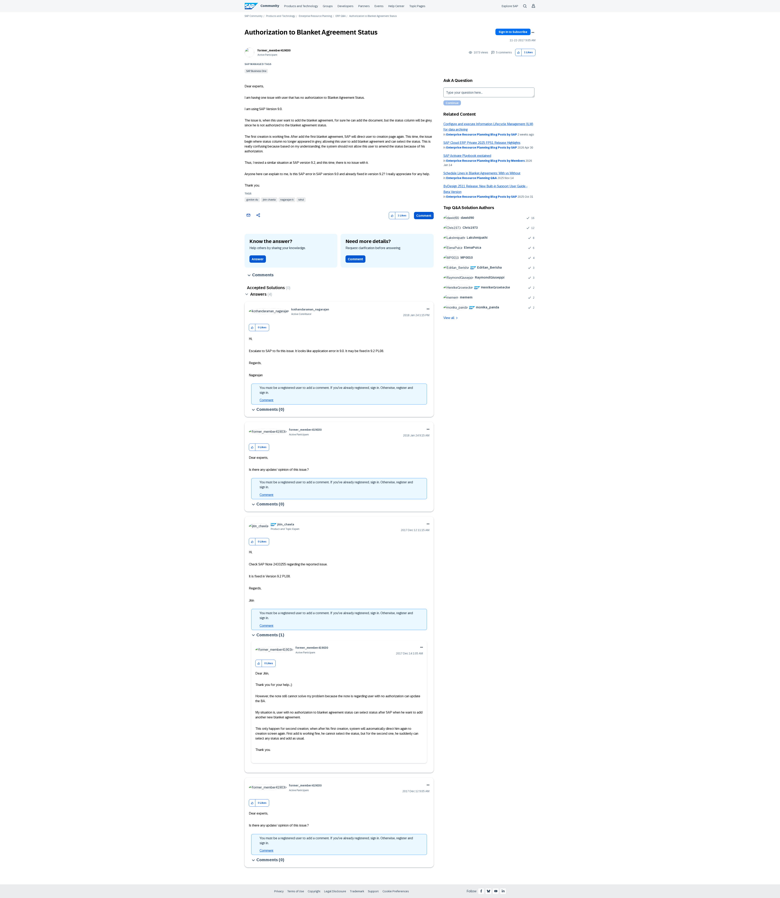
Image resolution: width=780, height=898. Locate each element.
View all (448, 318)
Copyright (314, 891)
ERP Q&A (341, 16)
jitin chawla (269, 199)
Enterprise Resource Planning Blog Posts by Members (485, 160)
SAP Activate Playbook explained (467, 155)
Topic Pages (417, 6)
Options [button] (532, 32)
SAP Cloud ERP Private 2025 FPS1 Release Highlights (481, 142)
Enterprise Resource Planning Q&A (471, 178)
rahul (301, 199)
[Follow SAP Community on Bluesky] (488, 891)
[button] (518, 52)
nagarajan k (287, 199)
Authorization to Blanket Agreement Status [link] (373, 16)
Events (379, 6)
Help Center (396, 6)
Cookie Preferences (395, 891)
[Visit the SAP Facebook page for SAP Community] (481, 891)
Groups (328, 6)
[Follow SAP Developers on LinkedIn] (503, 891)
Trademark (357, 891)
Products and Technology (301, 6)
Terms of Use (295, 891)
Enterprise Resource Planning (315, 16)
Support (373, 891)
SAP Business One (256, 71)
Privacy (279, 891)
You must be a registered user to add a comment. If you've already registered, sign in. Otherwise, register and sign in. (336, 390)
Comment (423, 215)
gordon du (252, 199)
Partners (364, 6)
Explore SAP (510, 6)
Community (269, 6)
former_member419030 (274, 50)
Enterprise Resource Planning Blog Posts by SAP (481, 134)
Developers (345, 6)
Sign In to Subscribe (513, 32)
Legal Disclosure (335, 891)
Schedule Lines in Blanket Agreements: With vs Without (481, 173)
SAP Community (253, 16)
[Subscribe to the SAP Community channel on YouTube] (495, 891)
